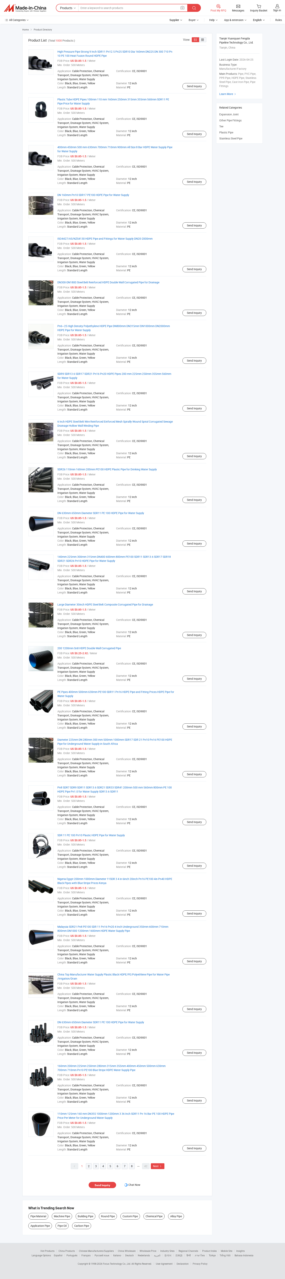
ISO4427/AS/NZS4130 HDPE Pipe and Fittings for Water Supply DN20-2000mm (105, 238)
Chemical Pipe (154, 1216)
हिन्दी (189, 1255)
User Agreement (164, 1263)
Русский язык (102, 1255)
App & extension (234, 20)
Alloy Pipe (176, 1216)
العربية (157, 1255)
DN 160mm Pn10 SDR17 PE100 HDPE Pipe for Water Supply (93, 195)
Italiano (117, 1255)
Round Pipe (108, 1216)
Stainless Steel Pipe (230, 138)
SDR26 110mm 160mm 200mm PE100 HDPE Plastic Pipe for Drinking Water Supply (107, 469)
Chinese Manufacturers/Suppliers (96, 1250)
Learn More (228, 94)
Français (86, 1255)
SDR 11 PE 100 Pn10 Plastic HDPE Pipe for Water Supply (91, 835)
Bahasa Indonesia (244, 1255)
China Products (67, 1250)
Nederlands (144, 1255)
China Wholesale (127, 1250)
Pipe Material (38, 1216)
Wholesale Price (148, 1250)
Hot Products (47, 1250)
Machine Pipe (62, 1216)
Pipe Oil (62, 1226)
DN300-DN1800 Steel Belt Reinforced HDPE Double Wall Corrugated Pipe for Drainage (108, 282)
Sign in (277, 10)
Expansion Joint (229, 114)
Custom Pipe (130, 1216)
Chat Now (134, 1185)
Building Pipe (85, 1216)
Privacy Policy (200, 1263)
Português (71, 1255)
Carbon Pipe (81, 1226)
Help (212, 20)
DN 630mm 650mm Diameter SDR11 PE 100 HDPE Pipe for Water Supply (100, 513)
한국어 (167, 1255)
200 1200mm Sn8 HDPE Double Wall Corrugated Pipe (89, 648)
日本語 (178, 1255)
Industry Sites (167, 1250)
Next (157, 1166)
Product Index (209, 1250)
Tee (221, 126)
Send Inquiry (194, 86)
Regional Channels (188, 1250)
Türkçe (212, 1255)
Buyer (192, 20)
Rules (278, 20)
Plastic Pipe (226, 132)
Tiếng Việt (225, 1255)
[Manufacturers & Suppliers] (25, 8)
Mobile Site (226, 1250)
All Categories (17, 20)
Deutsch (129, 1255)
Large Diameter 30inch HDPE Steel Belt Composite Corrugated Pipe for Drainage (105, 604)
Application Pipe (40, 1226)
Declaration (183, 1263)
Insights (240, 1250)
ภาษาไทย (200, 1255)
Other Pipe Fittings (230, 120)
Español (58, 1255)
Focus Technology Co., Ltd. (117, 1263)
